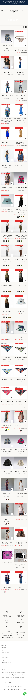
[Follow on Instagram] (6, 682)
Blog (2, 660)
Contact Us (4, 655)
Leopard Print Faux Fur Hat (21, 543)
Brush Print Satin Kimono (7, 96)
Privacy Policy (4, 657)
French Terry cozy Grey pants (7, 260)
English (20, 686)
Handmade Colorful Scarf (7, 358)
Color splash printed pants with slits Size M (20, 97)
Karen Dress (7, 425)
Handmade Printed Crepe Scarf (7, 402)
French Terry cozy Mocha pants (21, 260)
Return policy (4, 650)
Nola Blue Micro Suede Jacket (7, 586)
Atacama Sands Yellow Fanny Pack (21, 50)
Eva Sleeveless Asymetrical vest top (21, 165)
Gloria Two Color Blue (7, 336)
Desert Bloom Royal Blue (7, 143)
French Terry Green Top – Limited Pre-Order (7, 286)
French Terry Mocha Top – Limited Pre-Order (7, 311)
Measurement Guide (6, 662)
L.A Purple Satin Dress (7, 494)
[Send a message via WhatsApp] (25, 694)
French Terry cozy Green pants (21, 236)
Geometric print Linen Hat (20, 310)
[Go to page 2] (17, 597)
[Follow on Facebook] (2, 682)
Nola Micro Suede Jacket (21, 586)
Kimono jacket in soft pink (20, 426)
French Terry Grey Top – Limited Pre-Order (21, 286)
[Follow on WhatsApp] (10, 682)
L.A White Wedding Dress (21, 494)
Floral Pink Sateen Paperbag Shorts (21, 188)
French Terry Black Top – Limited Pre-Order (21, 211)
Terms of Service (5, 652)
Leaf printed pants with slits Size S (7, 543)
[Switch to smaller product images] (26, 27)
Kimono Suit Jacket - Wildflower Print (21, 472)
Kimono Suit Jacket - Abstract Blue (7, 450)
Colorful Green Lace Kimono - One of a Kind (7, 120)
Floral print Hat (7, 209)
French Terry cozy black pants (7, 236)
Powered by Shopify (20, 689)
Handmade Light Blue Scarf (7, 380)
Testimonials (4, 665)
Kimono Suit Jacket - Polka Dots (7, 472)
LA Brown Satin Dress (7, 518)
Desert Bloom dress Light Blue (20, 119)
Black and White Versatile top (7, 71)
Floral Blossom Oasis (7, 188)
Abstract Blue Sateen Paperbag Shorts (7, 47)
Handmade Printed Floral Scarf (21, 402)
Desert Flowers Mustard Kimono (7, 164)
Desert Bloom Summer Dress (20, 143)
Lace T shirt (21, 517)
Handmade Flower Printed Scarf (21, 358)
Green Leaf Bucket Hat (21, 336)
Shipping (3, 647)
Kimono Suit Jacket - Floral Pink (21, 450)
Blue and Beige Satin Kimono (21, 71)
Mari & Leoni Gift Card (7, 563)
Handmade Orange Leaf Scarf (21, 380)
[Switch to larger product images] (23, 27)
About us (3, 645)
